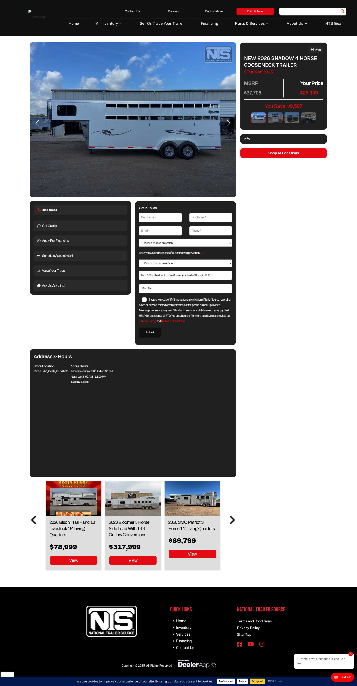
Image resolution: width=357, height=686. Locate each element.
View (73, 560)
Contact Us (185, 647)
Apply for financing (55, 241)
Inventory (183, 627)
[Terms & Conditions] (172, 321)
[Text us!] (342, 678)
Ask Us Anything (53, 285)
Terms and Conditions (254, 621)
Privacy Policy (248, 627)
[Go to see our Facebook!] (239, 644)
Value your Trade (53, 271)
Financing (184, 641)
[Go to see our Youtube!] (250, 644)
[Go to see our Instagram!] (261, 644)
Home (181, 621)
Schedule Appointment (57, 256)
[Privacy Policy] (147, 321)
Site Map (244, 634)
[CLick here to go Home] (111, 621)
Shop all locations (283, 153)
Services (183, 634)
